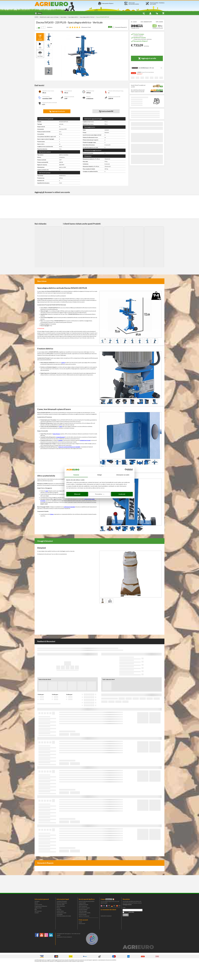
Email (124, 907)
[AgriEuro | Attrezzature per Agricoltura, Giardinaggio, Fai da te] (55, 4)
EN (104, 906)
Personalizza (98, 494)
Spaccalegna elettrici (73, 17)
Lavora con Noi (38, 904)
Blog (36, 909)
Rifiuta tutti (77, 494)
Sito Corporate (38, 911)
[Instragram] (46, 939)
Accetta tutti (122, 494)
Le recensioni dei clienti (108, 909)
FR (109, 906)
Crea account (82, 923)
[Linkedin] (51, 939)
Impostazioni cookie (61, 912)
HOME (36, 17)
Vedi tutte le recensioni (106, 916)
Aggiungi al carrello (148, 58)
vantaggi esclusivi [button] (127, 904)
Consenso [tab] (76, 475)
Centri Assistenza (83, 906)
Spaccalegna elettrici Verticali (87, 17)
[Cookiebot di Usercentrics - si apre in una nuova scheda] (126, 470)
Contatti (37, 912)
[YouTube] (41, 939)
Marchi (36, 903)
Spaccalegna (64, 17)
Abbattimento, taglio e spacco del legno (49, 17)
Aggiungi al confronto (58, 111)
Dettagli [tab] (99, 475)
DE (114, 906)
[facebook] (37, 939)
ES (119, 906)
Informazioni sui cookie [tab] (122, 475)
